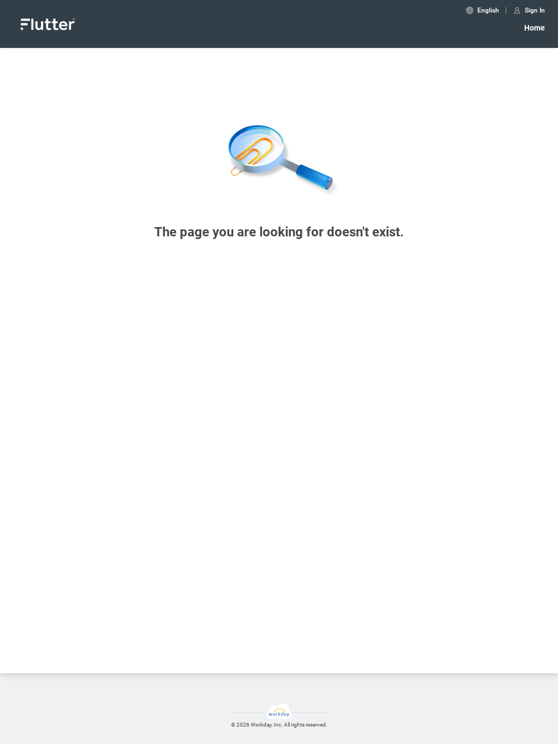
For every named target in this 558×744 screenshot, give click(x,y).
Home (534, 27)
